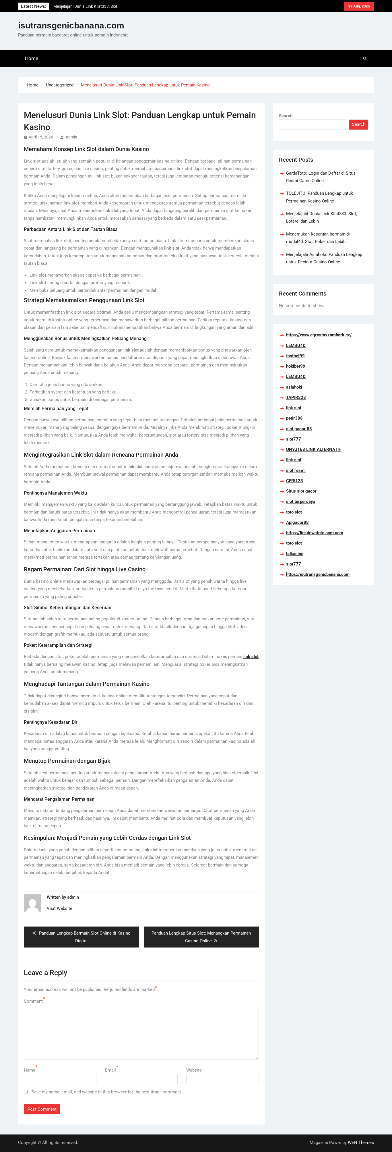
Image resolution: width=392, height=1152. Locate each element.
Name (29, 1070)
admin (71, 137)
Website (194, 1070)
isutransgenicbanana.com (71, 25)
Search (285, 115)
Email (110, 1070)
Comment (33, 1001)
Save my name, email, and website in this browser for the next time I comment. (107, 1092)
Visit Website (59, 908)
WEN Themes (361, 1142)
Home (31, 58)
